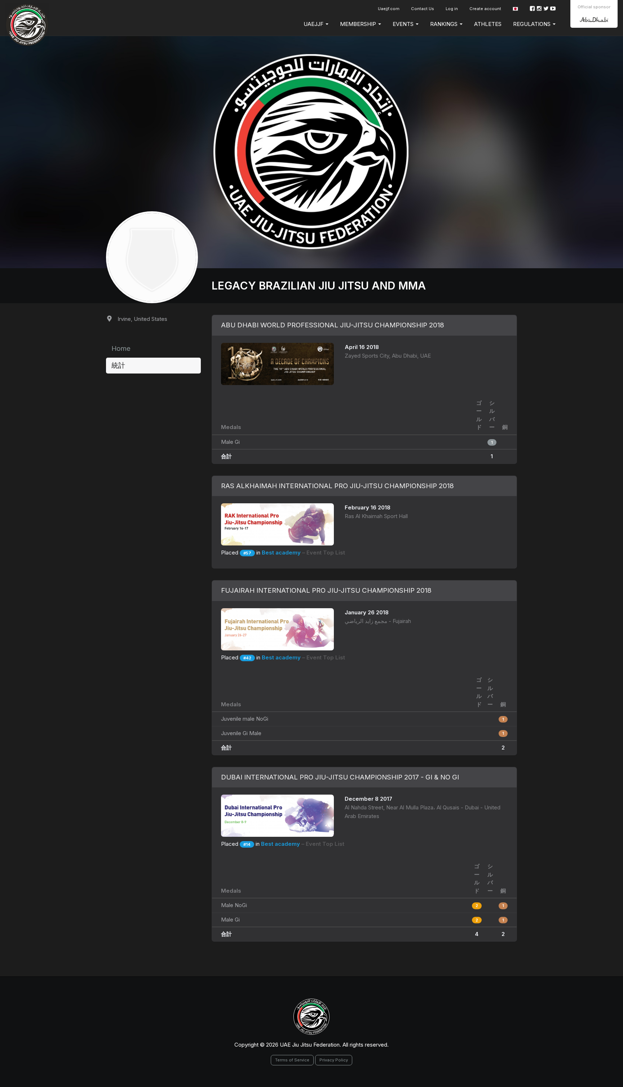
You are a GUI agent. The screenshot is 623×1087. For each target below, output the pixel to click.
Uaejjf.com (388, 8)
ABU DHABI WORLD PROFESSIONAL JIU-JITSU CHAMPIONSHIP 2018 (332, 325)
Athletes (488, 24)
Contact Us (422, 8)
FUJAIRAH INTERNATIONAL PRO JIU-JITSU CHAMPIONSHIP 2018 (326, 590)
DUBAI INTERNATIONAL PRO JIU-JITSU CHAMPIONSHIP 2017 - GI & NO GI (340, 777)
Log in (452, 8)
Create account (485, 8)
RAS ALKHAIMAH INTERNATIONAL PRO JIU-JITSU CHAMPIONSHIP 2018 (337, 486)
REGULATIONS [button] (532, 24)
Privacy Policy (333, 1059)
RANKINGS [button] (444, 24)
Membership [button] (358, 24)
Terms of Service (292, 1059)
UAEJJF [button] (314, 24)
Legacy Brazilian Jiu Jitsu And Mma (319, 285)
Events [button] (404, 24)
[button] (515, 9)
